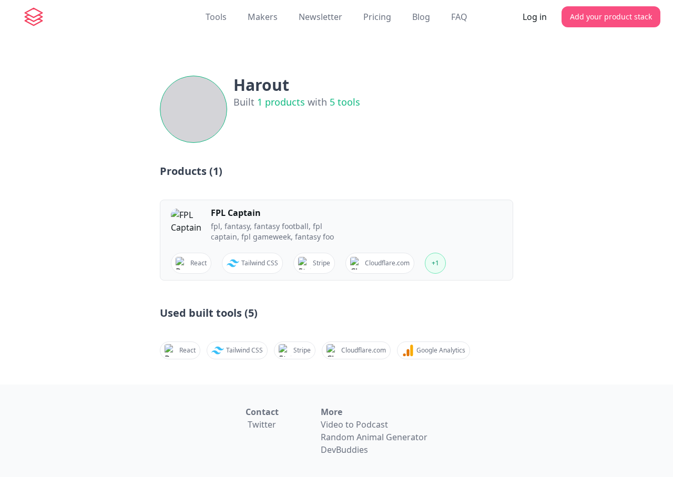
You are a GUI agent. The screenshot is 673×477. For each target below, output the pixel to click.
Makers (263, 17)
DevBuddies (344, 449)
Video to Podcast (354, 424)
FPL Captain (236, 213)
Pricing (377, 17)
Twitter (262, 424)
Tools (216, 17)
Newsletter (320, 17)
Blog (421, 17)
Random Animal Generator (374, 437)
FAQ (459, 17)
